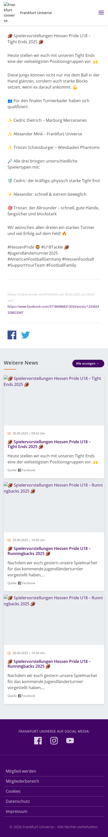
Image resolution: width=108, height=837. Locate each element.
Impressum (16, 811)
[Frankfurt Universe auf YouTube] (70, 741)
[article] (54, 426)
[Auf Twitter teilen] (25, 336)
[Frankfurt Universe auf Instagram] (54, 741)
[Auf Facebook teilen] (12, 336)
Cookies (13, 791)
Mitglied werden (21, 771)
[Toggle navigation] (99, 12)
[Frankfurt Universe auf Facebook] (38, 741)
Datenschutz (18, 801)
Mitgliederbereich (22, 781)
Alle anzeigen (86, 363)
